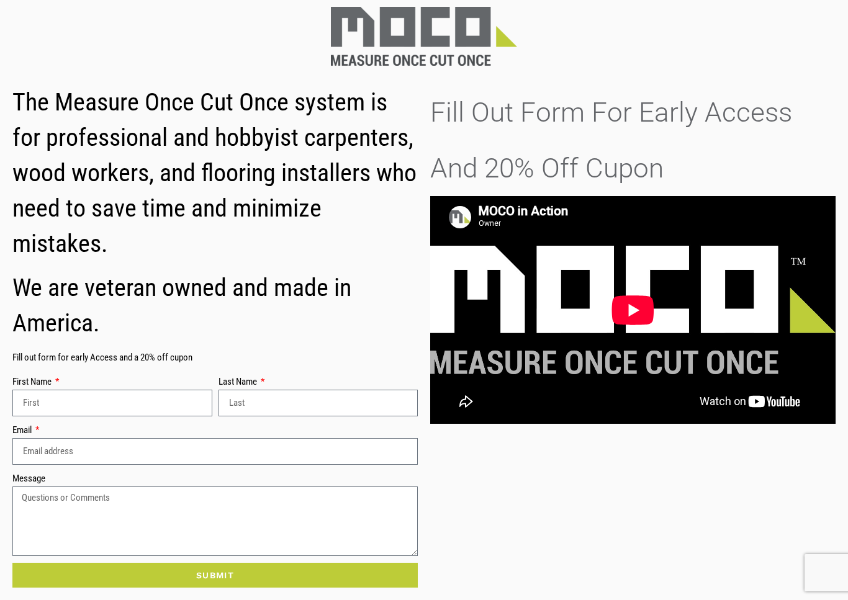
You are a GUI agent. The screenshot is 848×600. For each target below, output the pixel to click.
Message (28, 478)
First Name (32, 381)
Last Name (239, 381)
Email (23, 430)
